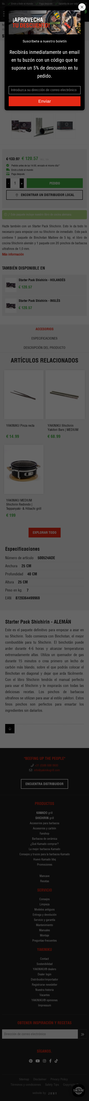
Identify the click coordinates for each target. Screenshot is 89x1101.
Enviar (44, 101)
